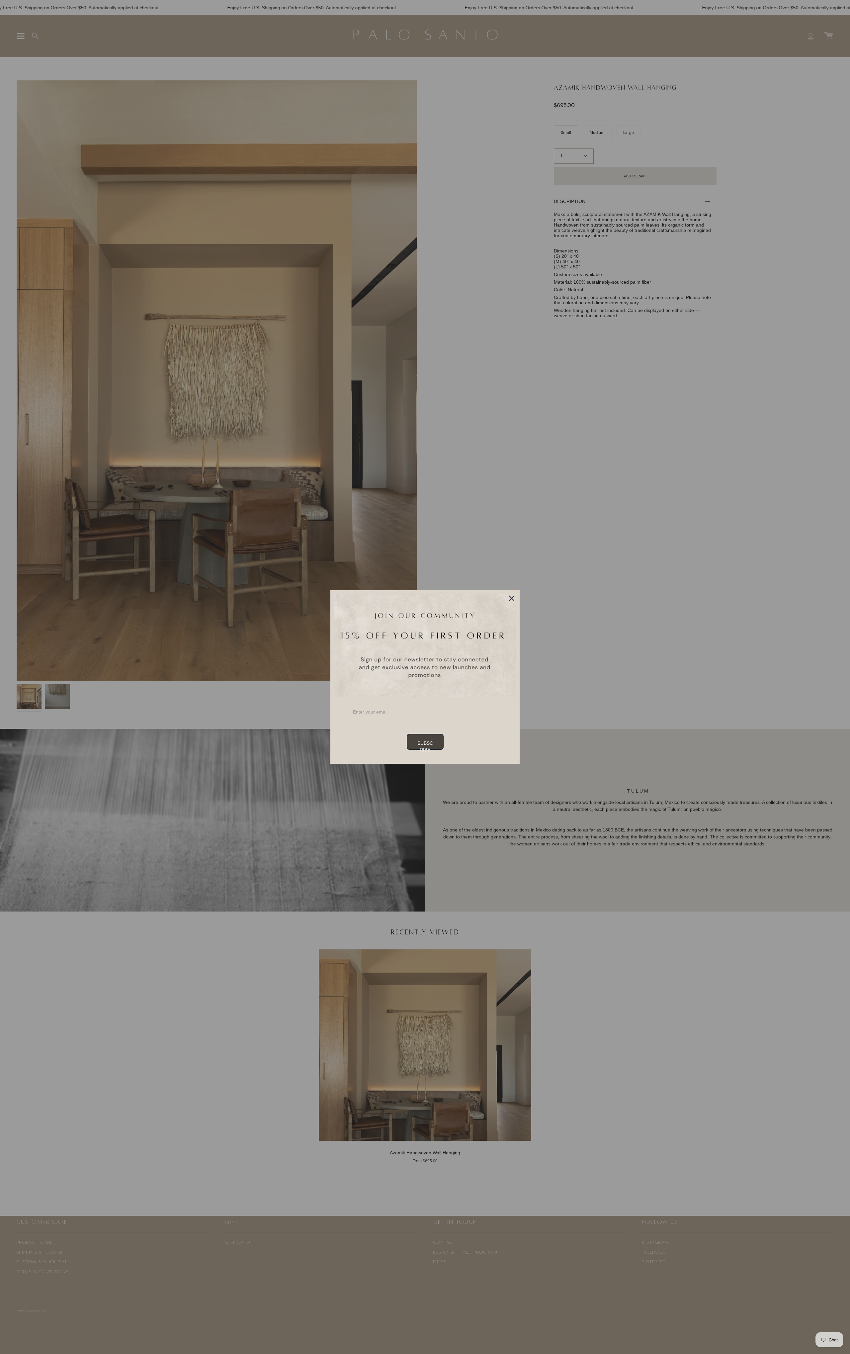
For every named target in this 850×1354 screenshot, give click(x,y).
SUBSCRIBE (425, 745)
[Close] (512, 598)
